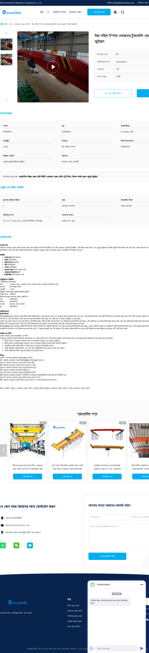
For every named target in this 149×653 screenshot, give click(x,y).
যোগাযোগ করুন (75, 12)
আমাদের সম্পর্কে (59, 12)
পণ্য (48, 12)
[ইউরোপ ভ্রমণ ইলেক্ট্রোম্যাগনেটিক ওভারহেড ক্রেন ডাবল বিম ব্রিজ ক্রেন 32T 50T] (67, 440)
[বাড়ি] (11, 12)
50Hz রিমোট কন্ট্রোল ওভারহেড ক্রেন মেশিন (50, 388)
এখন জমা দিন (106, 556)
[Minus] (141, 584)
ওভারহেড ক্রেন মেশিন (22, 24)
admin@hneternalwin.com (17, 525)
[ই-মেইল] (33, 547)
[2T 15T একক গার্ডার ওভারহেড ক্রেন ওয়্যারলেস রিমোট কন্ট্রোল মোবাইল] (107, 440)
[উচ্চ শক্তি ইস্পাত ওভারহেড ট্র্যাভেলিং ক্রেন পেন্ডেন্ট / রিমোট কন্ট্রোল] (53, 66)
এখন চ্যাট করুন (99, 12)
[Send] (141, 648)
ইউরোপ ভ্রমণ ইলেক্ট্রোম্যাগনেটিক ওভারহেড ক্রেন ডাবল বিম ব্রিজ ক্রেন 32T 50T (67, 469)
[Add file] (91, 648)
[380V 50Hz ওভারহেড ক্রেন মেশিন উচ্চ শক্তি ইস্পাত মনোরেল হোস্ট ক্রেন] (27, 440)
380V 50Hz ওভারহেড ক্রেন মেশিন (19, 388)
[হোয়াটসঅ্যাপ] (7, 547)
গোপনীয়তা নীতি (31, 649)
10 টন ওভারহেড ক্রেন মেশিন (79, 388)
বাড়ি (41, 12)
